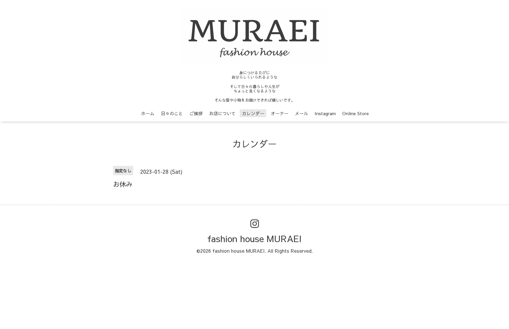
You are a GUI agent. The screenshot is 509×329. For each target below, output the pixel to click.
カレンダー (253, 113)
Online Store (355, 113)
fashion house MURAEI (254, 238)
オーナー (279, 113)
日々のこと (172, 113)
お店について (222, 113)
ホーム (147, 113)
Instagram (325, 113)
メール (301, 113)
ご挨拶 (196, 113)
